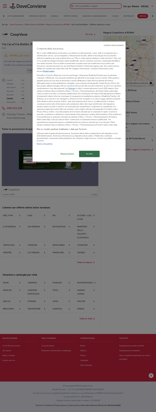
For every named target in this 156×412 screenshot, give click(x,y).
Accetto (89, 154)
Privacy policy (49, 71)
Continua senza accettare (114, 45)
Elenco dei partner (45, 144)
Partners (71, 88)
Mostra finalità (67, 153)
